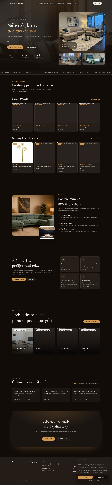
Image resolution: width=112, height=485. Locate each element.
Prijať (85, 477)
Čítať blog (31, 279)
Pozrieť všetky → (95, 99)
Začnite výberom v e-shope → (66, 236)
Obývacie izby (60, 3)
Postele (52, 3)
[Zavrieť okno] (107, 460)
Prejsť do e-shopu (14, 47)
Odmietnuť (101, 477)
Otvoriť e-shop (48, 438)
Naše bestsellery (31, 47)
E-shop (98, 3)
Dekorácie (69, 3)
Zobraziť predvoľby (93, 480)
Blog (76, 3)
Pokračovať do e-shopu (92, 321)
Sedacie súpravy (43, 3)
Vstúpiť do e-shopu (19, 279)
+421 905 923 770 (62, 438)
